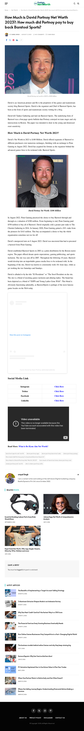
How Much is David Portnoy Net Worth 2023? (21, 460)
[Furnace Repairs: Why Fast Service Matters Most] (10, 658)
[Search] (78, 3)
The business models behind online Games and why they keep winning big (44, 645)
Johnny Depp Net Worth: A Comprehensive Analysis (58, 518)
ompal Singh (15, 34)
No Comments (39, 34)
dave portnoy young (70, 453)
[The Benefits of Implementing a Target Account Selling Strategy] (10, 593)
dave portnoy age (33, 453)
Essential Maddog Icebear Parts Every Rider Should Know (20, 518)
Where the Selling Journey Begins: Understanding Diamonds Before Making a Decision (46, 690)
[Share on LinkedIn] (17, 40)
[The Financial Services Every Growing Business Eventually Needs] (10, 626)
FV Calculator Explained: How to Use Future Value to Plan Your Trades (42, 667)
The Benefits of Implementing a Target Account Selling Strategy (41, 590)
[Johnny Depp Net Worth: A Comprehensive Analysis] (61, 504)
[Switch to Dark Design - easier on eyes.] (74, 3)
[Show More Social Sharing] (21, 40)
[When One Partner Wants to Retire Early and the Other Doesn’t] (10, 680)
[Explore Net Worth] (42, 3)
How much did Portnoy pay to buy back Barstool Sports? (25, 457)
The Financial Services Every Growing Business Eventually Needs (40, 623)
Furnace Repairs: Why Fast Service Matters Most (35, 656)
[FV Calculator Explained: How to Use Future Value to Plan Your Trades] (10, 669)
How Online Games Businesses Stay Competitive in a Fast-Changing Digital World (47, 634)
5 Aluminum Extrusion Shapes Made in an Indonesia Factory (39, 601)
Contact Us (60, 718)
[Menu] (6, 3)
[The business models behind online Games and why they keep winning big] (10, 647)
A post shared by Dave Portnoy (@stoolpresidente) (37, 370)
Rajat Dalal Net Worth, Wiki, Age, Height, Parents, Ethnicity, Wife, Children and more (22, 550)
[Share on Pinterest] (13, 40)
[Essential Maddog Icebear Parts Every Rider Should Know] (23, 504)
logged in (20, 570)
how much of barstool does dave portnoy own (55, 460)
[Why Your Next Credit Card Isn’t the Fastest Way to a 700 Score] (10, 615)
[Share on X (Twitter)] (10, 40)
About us (23, 718)
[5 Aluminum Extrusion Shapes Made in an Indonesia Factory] (10, 604)
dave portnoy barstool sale (51, 453)
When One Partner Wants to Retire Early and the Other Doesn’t (40, 678)
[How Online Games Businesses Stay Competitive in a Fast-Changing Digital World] (10, 636)
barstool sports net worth (15, 453)
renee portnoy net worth (14, 464)
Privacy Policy (35, 718)
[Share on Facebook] (6, 40)
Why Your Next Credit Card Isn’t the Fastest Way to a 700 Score (40, 612)
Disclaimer (48, 718)
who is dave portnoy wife (34, 464)
